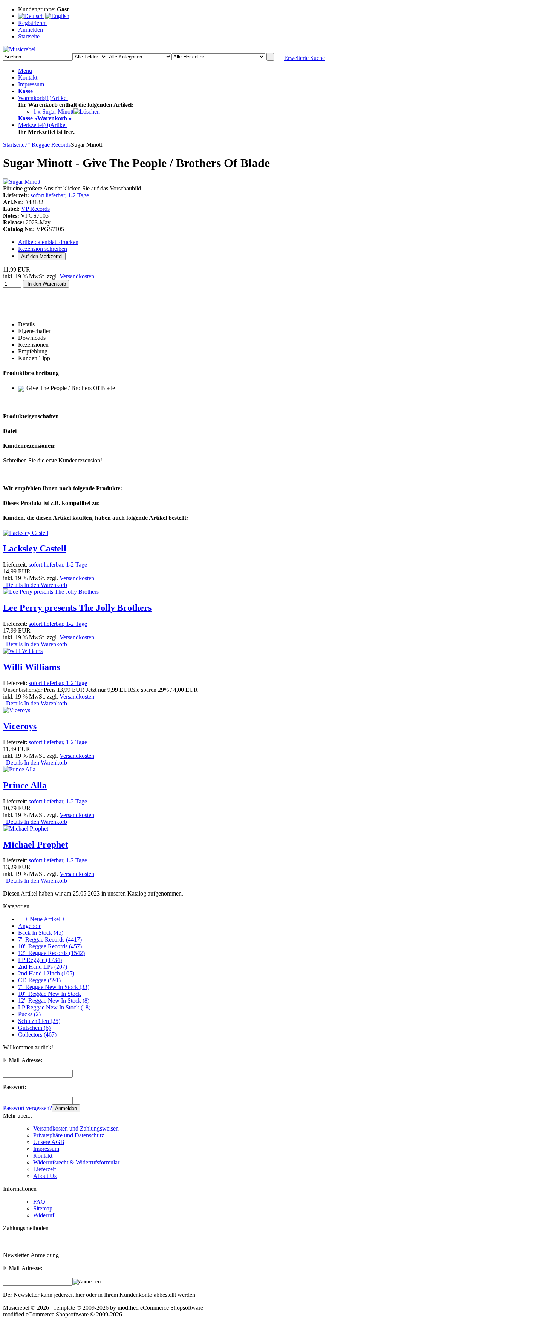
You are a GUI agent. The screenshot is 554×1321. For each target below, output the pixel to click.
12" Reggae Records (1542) (51, 953)
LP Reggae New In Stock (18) (54, 1007)
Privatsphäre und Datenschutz (68, 1135)
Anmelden (66, 1108)
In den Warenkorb (46, 284)
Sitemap (42, 1208)
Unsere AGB (48, 1142)
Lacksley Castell (34, 548)
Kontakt (27, 77)
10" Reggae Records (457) (50, 946)
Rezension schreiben (42, 249)
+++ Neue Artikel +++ (45, 919)
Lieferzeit (44, 1169)
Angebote (29, 926)
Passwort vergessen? (27, 1108)
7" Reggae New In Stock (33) (53, 987)
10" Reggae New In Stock (49, 994)
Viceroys (20, 726)
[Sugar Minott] (21, 181)
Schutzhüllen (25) (39, 1021)
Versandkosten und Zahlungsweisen (76, 1128)
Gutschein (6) (34, 1028)
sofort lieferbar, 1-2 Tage (60, 195)
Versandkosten (77, 276)
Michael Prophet (35, 844)
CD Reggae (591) (39, 980)
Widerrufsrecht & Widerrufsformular (76, 1162)
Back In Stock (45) (40, 932)
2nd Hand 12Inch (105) (46, 973)
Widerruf (43, 1215)
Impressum (31, 84)
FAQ (39, 1201)
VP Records (35, 209)
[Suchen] (270, 57)
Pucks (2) (29, 1014)
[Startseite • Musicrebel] (19, 49)
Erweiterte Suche (304, 58)
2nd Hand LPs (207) (42, 966)
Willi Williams (31, 667)
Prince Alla (25, 785)
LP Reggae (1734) (40, 960)
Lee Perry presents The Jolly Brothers (77, 608)
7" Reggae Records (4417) (50, 939)
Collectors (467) (37, 1034)
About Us (45, 1176)
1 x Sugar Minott (53, 111)
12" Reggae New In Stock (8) (53, 1000)
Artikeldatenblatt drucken (48, 242)
